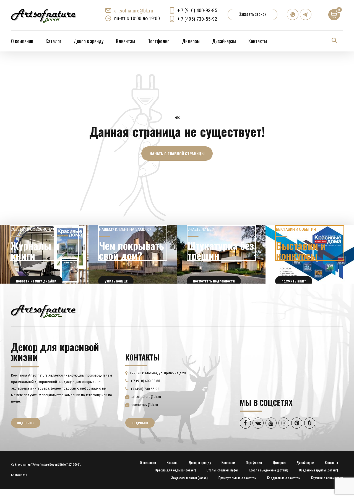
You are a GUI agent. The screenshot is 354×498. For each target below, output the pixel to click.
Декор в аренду (88, 41)
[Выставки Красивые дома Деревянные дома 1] (310, 254)
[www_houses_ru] (44, 254)
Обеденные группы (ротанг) (318, 470)
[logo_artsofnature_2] (43, 310)
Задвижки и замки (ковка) (189, 477)
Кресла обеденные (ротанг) (268, 470)
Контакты (257, 41)
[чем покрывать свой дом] (132, 254)
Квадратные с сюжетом (283, 477)
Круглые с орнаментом (327, 477)
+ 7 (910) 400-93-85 (197, 10)
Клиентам (125, 41)
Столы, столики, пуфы (222, 470)
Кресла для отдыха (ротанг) (175, 470)
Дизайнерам (224, 41)
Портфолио (158, 41)
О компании (22, 41)
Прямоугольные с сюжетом (237, 477)
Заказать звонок (252, 14)
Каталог (53, 41)
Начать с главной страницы (177, 153)
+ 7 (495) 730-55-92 (197, 19)
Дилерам (191, 41)
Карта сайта (19, 475)
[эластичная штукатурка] (221, 254)
